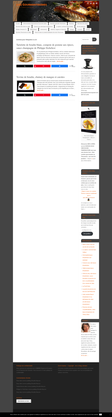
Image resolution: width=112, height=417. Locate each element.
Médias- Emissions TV (21, 29)
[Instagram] (96, 3)
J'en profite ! (87, 233)
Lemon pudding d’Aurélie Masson (31, 380)
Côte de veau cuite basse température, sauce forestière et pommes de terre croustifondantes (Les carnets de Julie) (89, 278)
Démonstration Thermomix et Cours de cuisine (35, 23)
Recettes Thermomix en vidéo (23, 32)
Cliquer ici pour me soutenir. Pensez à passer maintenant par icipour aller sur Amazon (89, 194)
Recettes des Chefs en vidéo (23, 26)
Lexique (72, 29)
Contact (88, 29)
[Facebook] (88, 3)
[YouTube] (93, 3)
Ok (100, 414)
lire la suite (61, 61)
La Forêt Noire (86, 286)
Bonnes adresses (81, 26)
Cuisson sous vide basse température (43, 26)
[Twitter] (91, 3)
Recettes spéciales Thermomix (58, 23)
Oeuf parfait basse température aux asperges (87, 257)
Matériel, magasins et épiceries (58, 29)
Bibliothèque (33, 29)
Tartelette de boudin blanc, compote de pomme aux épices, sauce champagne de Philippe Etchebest (45, 46)
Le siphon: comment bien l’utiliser (64, 26)
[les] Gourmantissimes (31, 4)
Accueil (18, 23)
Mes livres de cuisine (82, 23)
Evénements (44, 29)
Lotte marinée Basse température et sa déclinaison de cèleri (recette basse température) (88, 299)
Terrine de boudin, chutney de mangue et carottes (40, 76)
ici (92, 158)
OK (93, 39)
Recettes (71, 23)
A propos (80, 29)
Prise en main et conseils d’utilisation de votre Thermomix (49, 32)
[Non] (110, 415)
